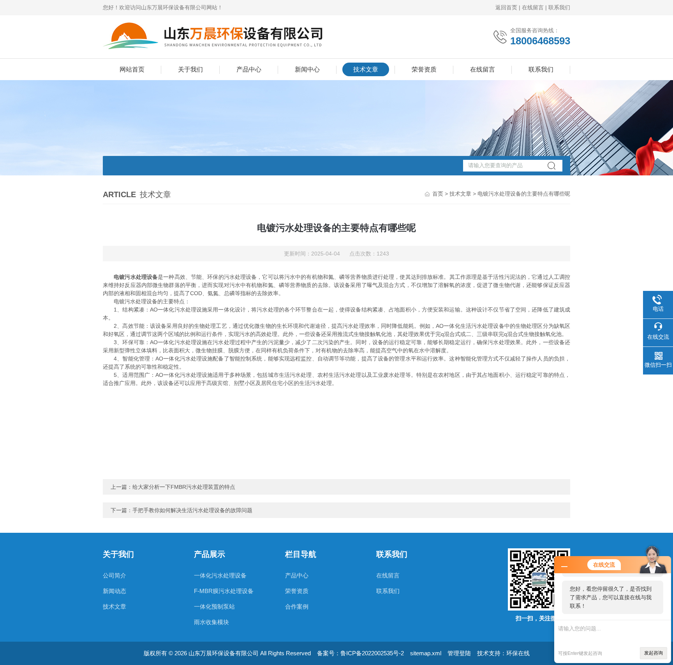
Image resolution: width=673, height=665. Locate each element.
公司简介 (114, 575)
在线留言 (533, 7)
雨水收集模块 (211, 622)
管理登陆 (459, 653)
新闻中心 (307, 69)
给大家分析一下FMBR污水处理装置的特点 (183, 487)
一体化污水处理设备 (220, 575)
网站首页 (132, 69)
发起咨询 (653, 653)
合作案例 (296, 606)
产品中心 (248, 69)
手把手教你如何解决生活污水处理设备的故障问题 (192, 510)
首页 (437, 194)
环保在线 (518, 653)
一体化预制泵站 (214, 606)
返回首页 (506, 7)
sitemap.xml (425, 653)
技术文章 (365, 69)
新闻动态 (114, 591)
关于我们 (190, 69)
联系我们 (559, 7)
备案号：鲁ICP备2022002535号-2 (360, 653)
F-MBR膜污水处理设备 (224, 591)
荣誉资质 (424, 69)
